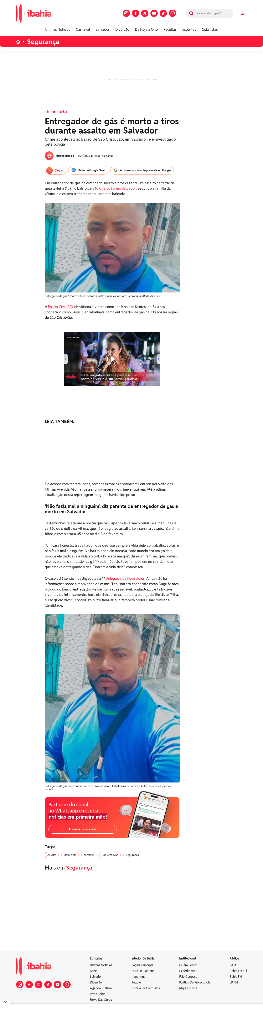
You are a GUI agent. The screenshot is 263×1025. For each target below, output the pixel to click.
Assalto (51, 855)
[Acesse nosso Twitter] (144, 13)
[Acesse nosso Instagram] (126, 13)
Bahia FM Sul (238, 971)
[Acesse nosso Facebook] (135, 13)
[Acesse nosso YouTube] (154, 13)
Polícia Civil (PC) (60, 307)
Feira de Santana (143, 971)
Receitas (170, 29)
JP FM (234, 982)
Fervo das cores (101, 1000)
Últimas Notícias (57, 29)
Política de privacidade (195, 982)
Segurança (43, 41)
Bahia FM (236, 977)
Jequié (136, 982)
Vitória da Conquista (146, 988)
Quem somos (188, 965)
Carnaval (83, 29)
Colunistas (210, 29)
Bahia (93, 971)
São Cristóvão (110, 855)
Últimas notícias (101, 965)
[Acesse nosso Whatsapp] (172, 13)
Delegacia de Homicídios (125, 578)
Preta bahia (97, 994)
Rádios (234, 958)
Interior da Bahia (143, 958)
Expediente (187, 971)
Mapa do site (188, 988)
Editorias (96, 958)
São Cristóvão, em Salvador (114, 188)
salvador (89, 855)
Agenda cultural (101, 988)
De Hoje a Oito (146, 29)
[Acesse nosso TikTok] (163, 13)
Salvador (103, 29)
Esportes (189, 29)
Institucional (187, 958)
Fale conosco (188, 977)
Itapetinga (138, 977)
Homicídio (70, 855)
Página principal (142, 965)
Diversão (122, 29)
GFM (233, 965)
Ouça (58, 171)
